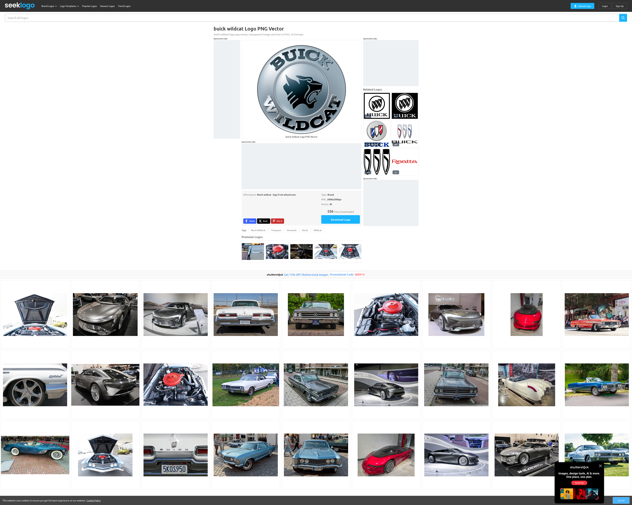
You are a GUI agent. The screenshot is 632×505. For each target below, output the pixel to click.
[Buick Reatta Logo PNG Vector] (405, 161)
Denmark (292, 230)
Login (605, 5)
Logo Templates (68, 5)
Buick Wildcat (258, 230)
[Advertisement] (227, 89)
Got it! (621, 500)
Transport (276, 230)
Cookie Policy (94, 500)
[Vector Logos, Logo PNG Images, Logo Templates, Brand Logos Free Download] (20, 5)
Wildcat (318, 230)
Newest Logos (107, 5)
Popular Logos (89, 5)
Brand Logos (48, 5)
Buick (305, 230)
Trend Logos (124, 5)
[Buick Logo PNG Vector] (377, 106)
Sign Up (620, 5)
